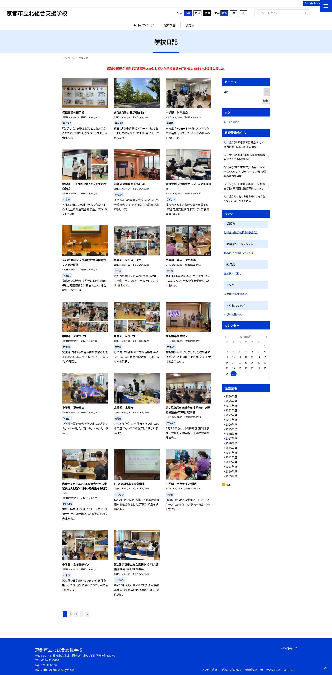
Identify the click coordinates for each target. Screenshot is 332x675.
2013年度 (231, 457)
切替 (266, 101)
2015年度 (231, 448)
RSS (228, 484)
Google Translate (315, 3)
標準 (224, 13)
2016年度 (231, 443)
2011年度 (231, 466)
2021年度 (231, 419)
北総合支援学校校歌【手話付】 (241, 232)
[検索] (306, 12)
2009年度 (231, 476)
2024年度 (231, 406)
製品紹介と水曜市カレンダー (240, 253)
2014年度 (231, 452)
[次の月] (266, 336)
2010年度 (231, 471)
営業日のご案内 (232, 273)
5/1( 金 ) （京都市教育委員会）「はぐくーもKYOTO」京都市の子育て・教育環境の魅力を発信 (245, 171)
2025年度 (231, 401)
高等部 (231, 121)
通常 (187, 13)
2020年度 (231, 424)
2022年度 (231, 415)
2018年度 (231, 434)
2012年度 (231, 462)
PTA (237, 121)
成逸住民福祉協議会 (235, 294)
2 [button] (70, 614)
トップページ (146, 25)
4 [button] (81, 614)
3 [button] (76, 614)
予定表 (189, 25)
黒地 (207, 13)
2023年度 (231, 410)
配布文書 (170, 25)
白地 (197, 13)
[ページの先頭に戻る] (325, 668)
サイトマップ (290, 648)
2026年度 (231, 396)
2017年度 (231, 438)
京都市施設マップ (233, 314)
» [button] (87, 614)
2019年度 (231, 429)
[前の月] (225, 336)
